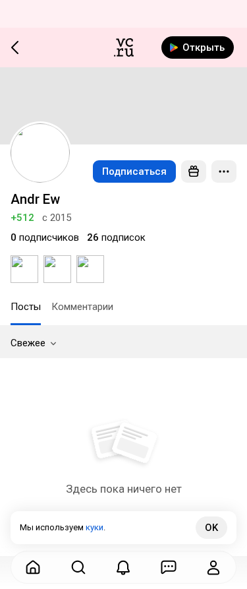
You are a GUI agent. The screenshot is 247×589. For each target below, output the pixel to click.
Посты (26, 307)
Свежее (28, 343)
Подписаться (134, 171)
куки (94, 527)
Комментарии (82, 307)
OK (211, 528)
